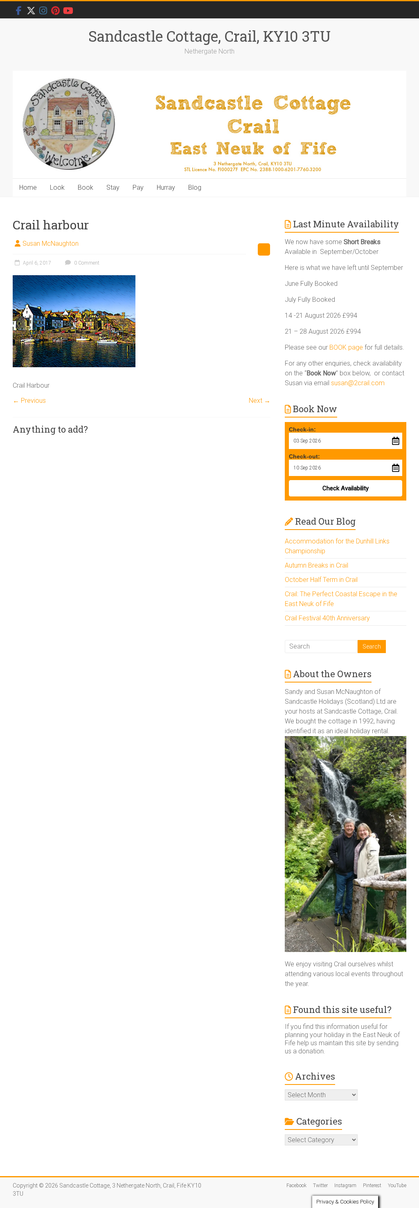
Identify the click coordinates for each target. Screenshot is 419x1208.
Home (28, 187)
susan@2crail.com (358, 383)
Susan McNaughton (51, 243)
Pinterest (372, 1185)
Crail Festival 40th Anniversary (327, 618)
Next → (259, 400)
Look (57, 187)
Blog (194, 187)
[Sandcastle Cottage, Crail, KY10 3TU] (209, 125)
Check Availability (345, 488)
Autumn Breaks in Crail (316, 565)
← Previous (29, 400)
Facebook (296, 1185)
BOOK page (346, 347)
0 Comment (86, 263)
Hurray (166, 187)
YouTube (397, 1185)
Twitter (320, 1185)
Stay (112, 187)
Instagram (345, 1185)
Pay (138, 187)
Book (85, 187)
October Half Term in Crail (321, 580)
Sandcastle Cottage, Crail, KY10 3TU (209, 36)
